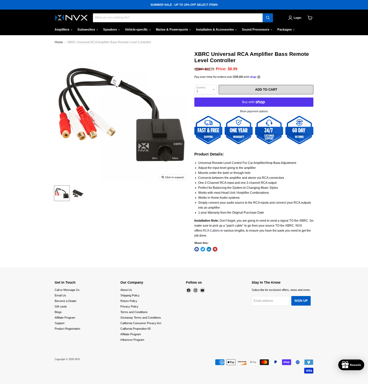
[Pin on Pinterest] (215, 249)
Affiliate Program (65, 317)
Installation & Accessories (215, 29)
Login (297, 17)
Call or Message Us (67, 289)
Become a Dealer (65, 301)
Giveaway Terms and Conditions (140, 317)
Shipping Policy (130, 295)
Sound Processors (256, 29)
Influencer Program (132, 339)
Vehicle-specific (137, 29)
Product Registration (67, 328)
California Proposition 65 (135, 328)
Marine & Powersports (172, 29)
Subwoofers (86, 29)
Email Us (60, 295)
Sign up (301, 301)
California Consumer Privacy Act (140, 323)
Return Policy (128, 301)
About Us (126, 289)
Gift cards (61, 306)
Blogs (58, 312)
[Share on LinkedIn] (209, 249)
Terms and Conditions (134, 312)
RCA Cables (211, 230)
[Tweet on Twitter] (202, 249)
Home (59, 42)
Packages (284, 29)
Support (59, 323)
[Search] (268, 17)
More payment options (254, 111)
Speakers (110, 29)
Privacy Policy (129, 306)
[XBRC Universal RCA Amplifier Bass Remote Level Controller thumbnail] (61, 193)
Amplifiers (62, 29)
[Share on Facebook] (196, 249)
